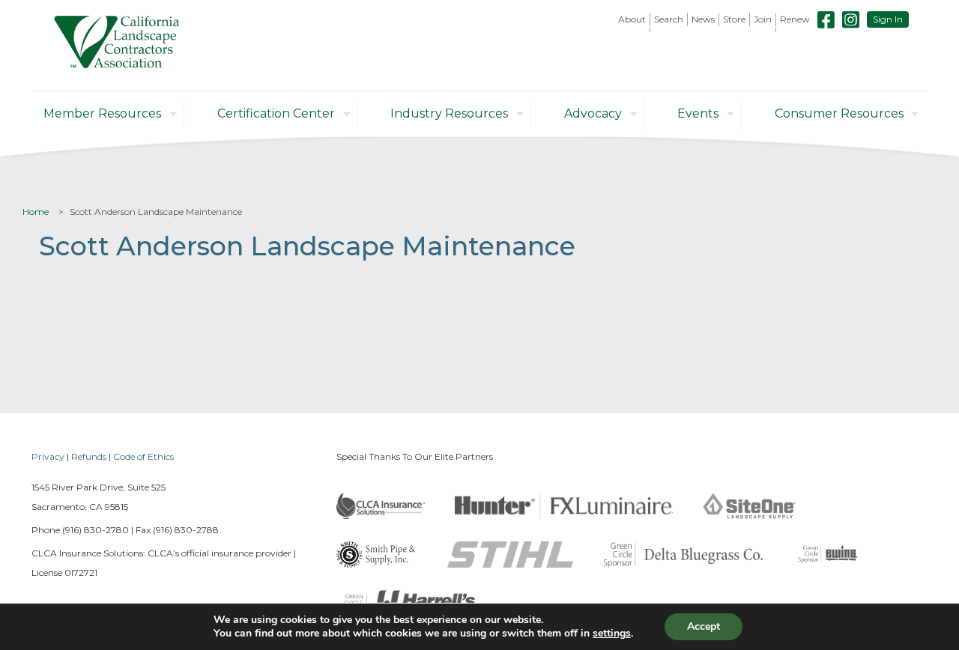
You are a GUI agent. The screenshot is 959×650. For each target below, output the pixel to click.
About (632, 19)
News (703, 19)
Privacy (47, 456)
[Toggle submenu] (632, 30)
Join (763, 19)
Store (734, 19)
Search (668, 19)
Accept (703, 626)
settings (612, 633)
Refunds (88, 456)
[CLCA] (116, 45)
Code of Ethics (143, 456)
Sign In (888, 19)
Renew (795, 19)
